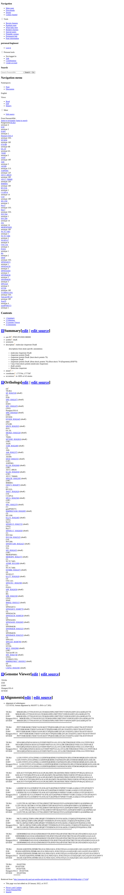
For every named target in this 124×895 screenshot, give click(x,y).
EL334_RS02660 (12, 465)
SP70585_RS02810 (13, 439)
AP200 (3, 166)
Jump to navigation (8, 121)
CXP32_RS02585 (13, 668)
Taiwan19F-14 (6, 297)
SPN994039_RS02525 (14, 635)
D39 (2, 127)
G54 (2, 197)
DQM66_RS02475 (13, 570)
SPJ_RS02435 (11, 550)
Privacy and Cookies (14, 888)
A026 (3, 158)
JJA (2, 223)
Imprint (8, 892)
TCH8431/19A (7, 293)
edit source (40, 330)
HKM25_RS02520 (13, 433)
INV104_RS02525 (13, 537)
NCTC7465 (5, 232)
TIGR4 (13, 123)
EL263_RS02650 (12, 472)
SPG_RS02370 (12, 505)
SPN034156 (5, 266)
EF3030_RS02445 (13, 419)
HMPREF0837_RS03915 (16, 661)
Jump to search (21, 121)
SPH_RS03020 (12, 413)
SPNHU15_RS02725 (14, 524)
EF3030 (4, 140)
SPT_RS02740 (11, 655)
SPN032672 (5, 262)
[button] (2, 19)
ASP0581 (4, 171)
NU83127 (5, 240)
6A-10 (3, 149)
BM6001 (4, 184)
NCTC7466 (5, 236)
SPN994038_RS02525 (14, 629)
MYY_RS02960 (12, 648)
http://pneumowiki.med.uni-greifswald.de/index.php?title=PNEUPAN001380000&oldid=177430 (51, 879)
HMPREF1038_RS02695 (16, 511)
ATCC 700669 (6, 179)
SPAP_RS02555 (12, 459)
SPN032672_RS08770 (14, 609)
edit (25, 330)
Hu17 (3, 210)
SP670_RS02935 (12, 426)
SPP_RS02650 (11, 589)
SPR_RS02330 (12, 596)
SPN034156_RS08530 (14, 616)
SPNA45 (4, 284)
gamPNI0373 (6, 306)
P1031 (3, 249)
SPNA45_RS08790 (13, 642)
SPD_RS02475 (12, 400)
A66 (2, 162)
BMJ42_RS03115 (13, 603)
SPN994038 (5, 275)
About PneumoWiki (13, 890)
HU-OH (4, 201)
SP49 (3, 258)
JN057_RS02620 (12, 492)
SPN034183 (5, 271)
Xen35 (3, 301)
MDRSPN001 (6, 227)
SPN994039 (5, 279)
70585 (3, 153)
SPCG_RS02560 (12, 498)
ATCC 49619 (6, 175)
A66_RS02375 (11, 452)
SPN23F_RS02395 (13, 478)
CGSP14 (4, 192)
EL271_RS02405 (12, 518)
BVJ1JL (4, 188)
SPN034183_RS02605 (14, 622)
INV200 (4, 218)
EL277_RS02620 (12, 576)
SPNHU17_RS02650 (14, 531)
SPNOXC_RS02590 (14, 583)
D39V (3, 131)
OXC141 (4, 245)
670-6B (4, 144)
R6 (2, 253)
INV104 (4, 214)
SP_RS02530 (11, 393)
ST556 (3, 288)
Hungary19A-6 (7, 136)
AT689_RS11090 (12, 563)
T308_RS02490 (12, 446)
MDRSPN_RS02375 (14, 557)
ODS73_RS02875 (13, 485)
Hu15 (3, 205)
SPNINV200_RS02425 (15, 544)
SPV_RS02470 (12, 406)
